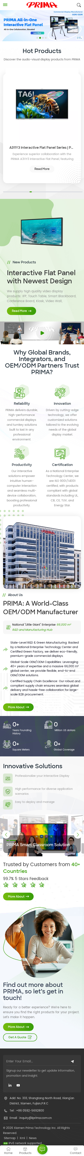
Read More (42, 169)
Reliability (22, 403)
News (32, 1138)
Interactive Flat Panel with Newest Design (41, 277)
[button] (37, 38)
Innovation (62, 403)
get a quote (17, 1037)
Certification (62, 465)
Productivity (22, 465)
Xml (22, 1138)
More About (16, 707)
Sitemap (9, 1138)
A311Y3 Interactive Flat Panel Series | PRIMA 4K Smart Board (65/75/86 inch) (42, 148)
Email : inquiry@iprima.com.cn (31, 1118)
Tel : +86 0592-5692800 (27, 1110)
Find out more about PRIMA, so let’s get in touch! (33, 991)
